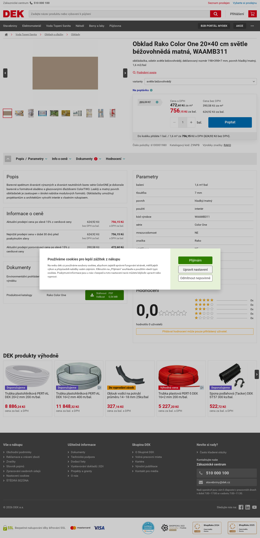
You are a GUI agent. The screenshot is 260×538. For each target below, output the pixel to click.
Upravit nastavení (195, 269)
